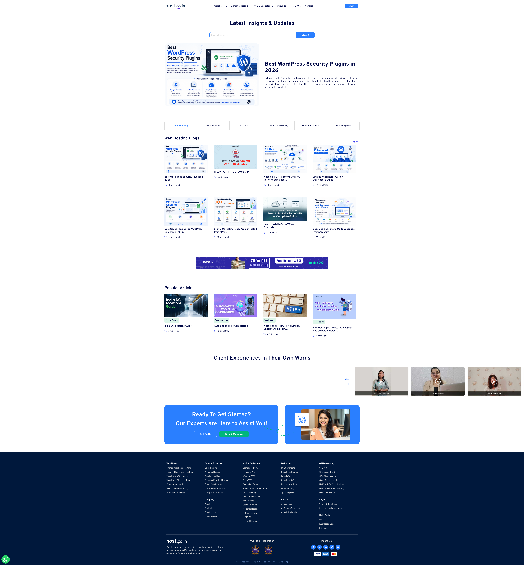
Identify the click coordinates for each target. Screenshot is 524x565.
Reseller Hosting (212, 476)
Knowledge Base (326, 524)
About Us (209, 504)
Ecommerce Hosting (175, 484)
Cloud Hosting (249, 492)
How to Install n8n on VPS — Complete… (278, 226)
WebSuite (281, 6)
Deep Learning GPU (328, 492)
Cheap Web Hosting (214, 492)
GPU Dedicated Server (329, 472)
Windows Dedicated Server (255, 488)
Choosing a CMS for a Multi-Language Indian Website (334, 231)
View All (356, 142)
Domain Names (310, 125)
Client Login (210, 512)
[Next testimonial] (347, 384)
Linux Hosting (211, 468)
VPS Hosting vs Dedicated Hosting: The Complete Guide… (332, 329)
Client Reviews (211, 516)
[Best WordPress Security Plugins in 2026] (212, 74)
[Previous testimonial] (347, 379)
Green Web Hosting (213, 484)
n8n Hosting (248, 501)
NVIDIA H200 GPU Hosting (331, 488)
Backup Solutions (289, 484)
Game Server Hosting (329, 480)
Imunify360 (286, 476)
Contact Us (210, 508)
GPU (297, 6)
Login (351, 6)
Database (245, 125)
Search (305, 35)
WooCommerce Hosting (177, 488)
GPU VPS (323, 468)
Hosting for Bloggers (175, 492)
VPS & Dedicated (262, 6)
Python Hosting (250, 513)
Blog (321, 520)
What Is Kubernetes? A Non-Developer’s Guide (328, 179)
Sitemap (323, 528)
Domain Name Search (215, 488)
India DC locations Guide (178, 326)
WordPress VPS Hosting (177, 476)
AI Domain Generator (290, 508)
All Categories (343, 125)
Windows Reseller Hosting (216, 480)
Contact (309, 6)
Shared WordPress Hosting (178, 468)
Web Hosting (181, 125)
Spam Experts (287, 492)
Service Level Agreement (330, 508)
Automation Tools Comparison (231, 326)
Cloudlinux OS (287, 480)
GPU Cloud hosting (327, 476)
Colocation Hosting (251, 496)
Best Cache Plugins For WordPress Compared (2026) (183, 231)
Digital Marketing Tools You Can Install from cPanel (235, 231)
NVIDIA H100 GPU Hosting (331, 484)
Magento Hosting (250, 509)
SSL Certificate (288, 468)
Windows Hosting (212, 472)
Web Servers (213, 125)
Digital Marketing (278, 125)
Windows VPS (249, 476)
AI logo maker (287, 504)
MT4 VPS (247, 517)
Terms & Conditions (328, 504)
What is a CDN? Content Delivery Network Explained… (281, 179)
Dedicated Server (251, 484)
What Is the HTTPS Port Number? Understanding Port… (281, 328)
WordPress (219, 6)
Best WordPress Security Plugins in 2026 (310, 67)
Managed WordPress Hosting (179, 472)
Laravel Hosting (250, 521)
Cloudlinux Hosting (289, 472)
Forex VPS (247, 480)
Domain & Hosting (239, 6)
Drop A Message (234, 434)
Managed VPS (249, 472)
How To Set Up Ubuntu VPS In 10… (233, 172)
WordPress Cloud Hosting (178, 480)
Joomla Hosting (250, 505)
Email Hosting (287, 488)
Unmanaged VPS (250, 468)
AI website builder (289, 512)
